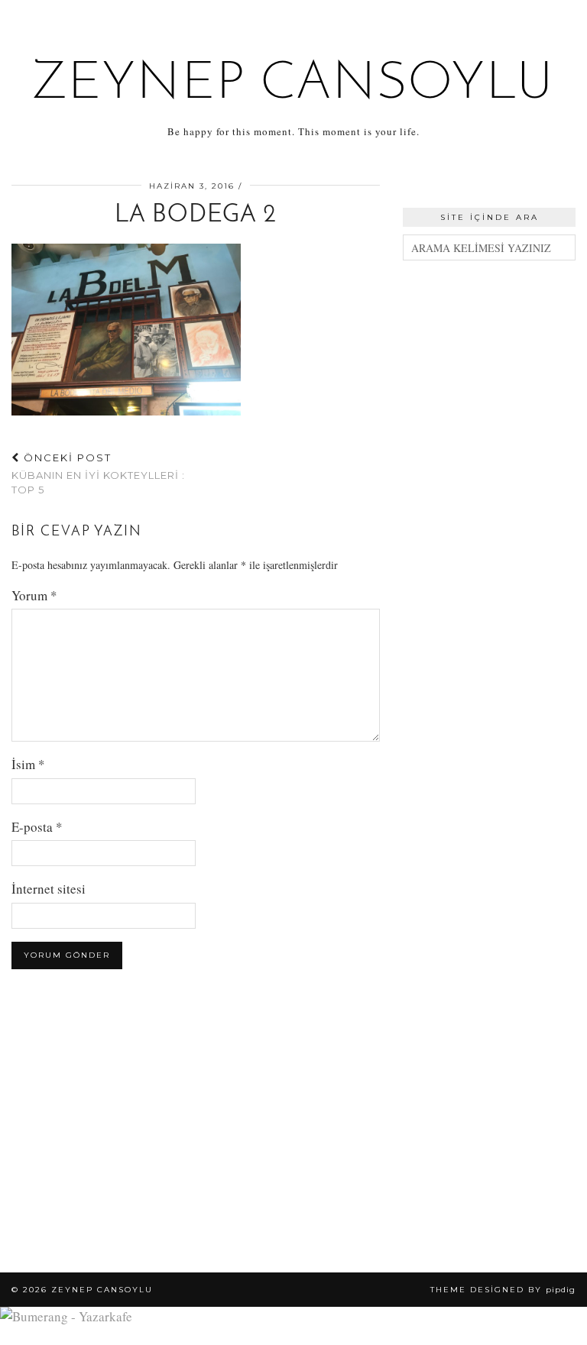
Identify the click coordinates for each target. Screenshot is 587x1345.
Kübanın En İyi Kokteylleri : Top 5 (98, 473)
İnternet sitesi (48, 888)
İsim (28, 764)
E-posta (37, 827)
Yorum (34, 595)
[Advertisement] (489, 367)
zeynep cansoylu (294, 84)
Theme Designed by (503, 1290)
